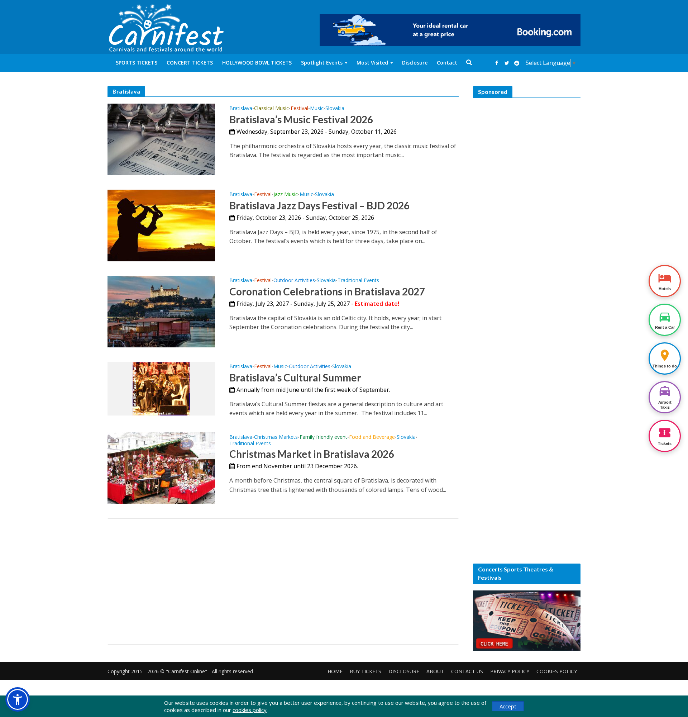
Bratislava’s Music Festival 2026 (301, 119)
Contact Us (467, 671)
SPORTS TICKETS (136, 62)
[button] (17, 699)
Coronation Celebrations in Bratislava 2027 (327, 291)
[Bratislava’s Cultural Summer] (161, 388)
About (435, 671)
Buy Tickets (365, 671)
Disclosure (414, 62)
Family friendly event (323, 437)
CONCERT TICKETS (190, 62)
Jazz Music (285, 195)
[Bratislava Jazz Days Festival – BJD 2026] (161, 225)
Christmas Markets (276, 437)
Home (335, 671)
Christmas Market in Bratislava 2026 (311, 454)
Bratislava (240, 108)
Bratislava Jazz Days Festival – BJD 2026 (319, 205)
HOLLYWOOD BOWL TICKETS (257, 62)
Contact (447, 62)
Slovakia (334, 108)
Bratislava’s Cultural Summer (295, 377)
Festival (299, 108)
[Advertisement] (283, 581)
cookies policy (250, 709)
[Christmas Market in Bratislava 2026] (161, 467)
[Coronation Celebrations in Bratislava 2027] (161, 311)
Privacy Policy (509, 671)
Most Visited (372, 62)
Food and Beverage (372, 437)
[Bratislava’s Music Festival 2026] (161, 139)
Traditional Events (358, 281)
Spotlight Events (322, 62)
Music (317, 108)
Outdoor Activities (294, 281)
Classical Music (271, 108)
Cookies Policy (556, 671)
